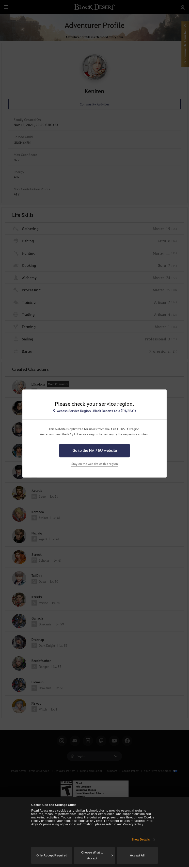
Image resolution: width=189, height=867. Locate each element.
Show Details (140, 839)
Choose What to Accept (92, 855)
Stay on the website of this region (94, 464)
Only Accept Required (51, 855)
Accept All (137, 855)
